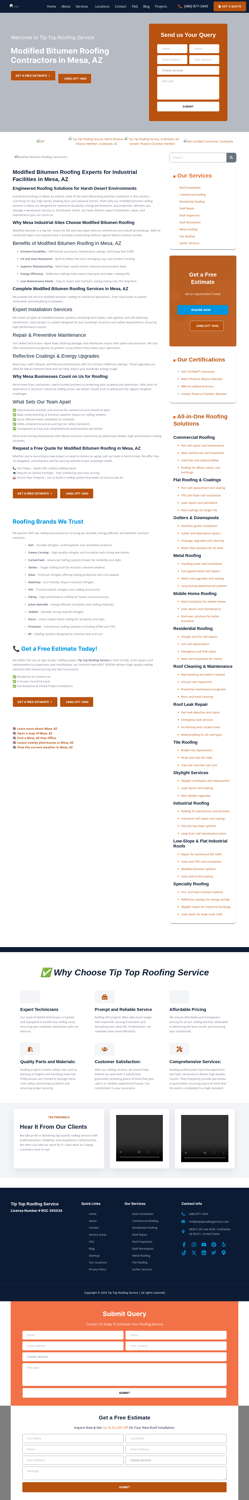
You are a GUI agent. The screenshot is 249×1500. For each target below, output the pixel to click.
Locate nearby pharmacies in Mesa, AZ (45, 742)
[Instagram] (193, 1244)
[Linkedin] (203, 1252)
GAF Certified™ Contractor (198, 371)
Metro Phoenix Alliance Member (202, 379)
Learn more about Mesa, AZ (37, 728)
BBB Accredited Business (197, 386)
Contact (120, 6)
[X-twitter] (193, 1252)
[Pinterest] (213, 1244)
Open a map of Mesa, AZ (34, 733)
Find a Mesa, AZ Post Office (36, 738)
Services (82, 6)
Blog (146, 6)
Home (51, 6)
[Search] (231, 157)
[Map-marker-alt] (223, 1252)
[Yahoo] (213, 1252)
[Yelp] (223, 1244)
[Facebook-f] (184, 1244)
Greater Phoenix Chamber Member (204, 394)
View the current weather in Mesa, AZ (45, 747)
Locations (102, 6)
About (65, 6)
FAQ (135, 6)
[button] (83, 6)
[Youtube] (203, 1244)
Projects (161, 6)
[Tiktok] (184, 1252)
